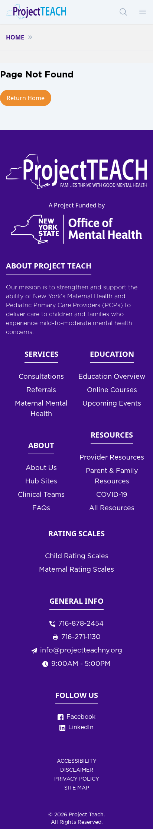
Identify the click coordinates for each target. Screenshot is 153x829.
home (15, 37)
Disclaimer (76, 770)
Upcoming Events (111, 404)
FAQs (41, 508)
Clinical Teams (41, 495)
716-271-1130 (81, 637)
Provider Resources (111, 458)
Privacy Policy (76, 779)
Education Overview (112, 377)
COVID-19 (111, 495)
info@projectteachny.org (81, 651)
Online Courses (112, 390)
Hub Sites (41, 482)
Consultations (41, 377)
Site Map (76, 788)
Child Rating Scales (76, 556)
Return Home (26, 98)
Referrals (41, 390)
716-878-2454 (81, 624)
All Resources (111, 508)
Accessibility (77, 761)
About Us (41, 468)
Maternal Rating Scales (76, 570)
